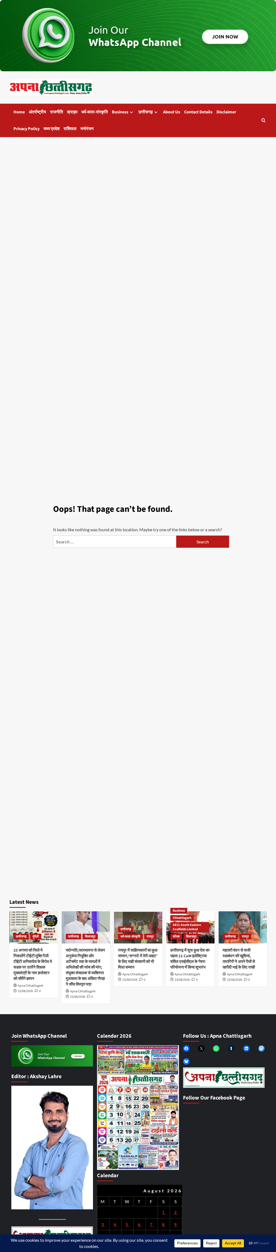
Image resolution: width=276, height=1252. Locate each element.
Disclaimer (226, 112)
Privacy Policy (26, 129)
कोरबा (176, 936)
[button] (263, 120)
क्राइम (72, 112)
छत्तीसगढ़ (146, 112)
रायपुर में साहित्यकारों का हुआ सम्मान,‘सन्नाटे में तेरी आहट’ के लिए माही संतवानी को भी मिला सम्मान (138, 959)
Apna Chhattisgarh (30, 985)
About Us (171, 112)
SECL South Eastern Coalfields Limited (187, 927)
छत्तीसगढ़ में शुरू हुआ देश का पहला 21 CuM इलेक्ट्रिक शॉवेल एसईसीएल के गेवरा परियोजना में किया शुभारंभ (189, 959)
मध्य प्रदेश (52, 129)
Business (120, 112)
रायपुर (150, 936)
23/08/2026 (25, 991)
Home (19, 112)
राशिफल (70, 129)
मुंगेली (36, 936)
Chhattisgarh (182, 918)
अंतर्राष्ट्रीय (37, 112)
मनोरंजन (87, 129)
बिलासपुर (90, 936)
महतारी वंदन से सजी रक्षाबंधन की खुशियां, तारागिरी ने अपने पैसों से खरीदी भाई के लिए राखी (239, 959)
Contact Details (198, 112)
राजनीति (56, 112)
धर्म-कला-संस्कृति (94, 112)
